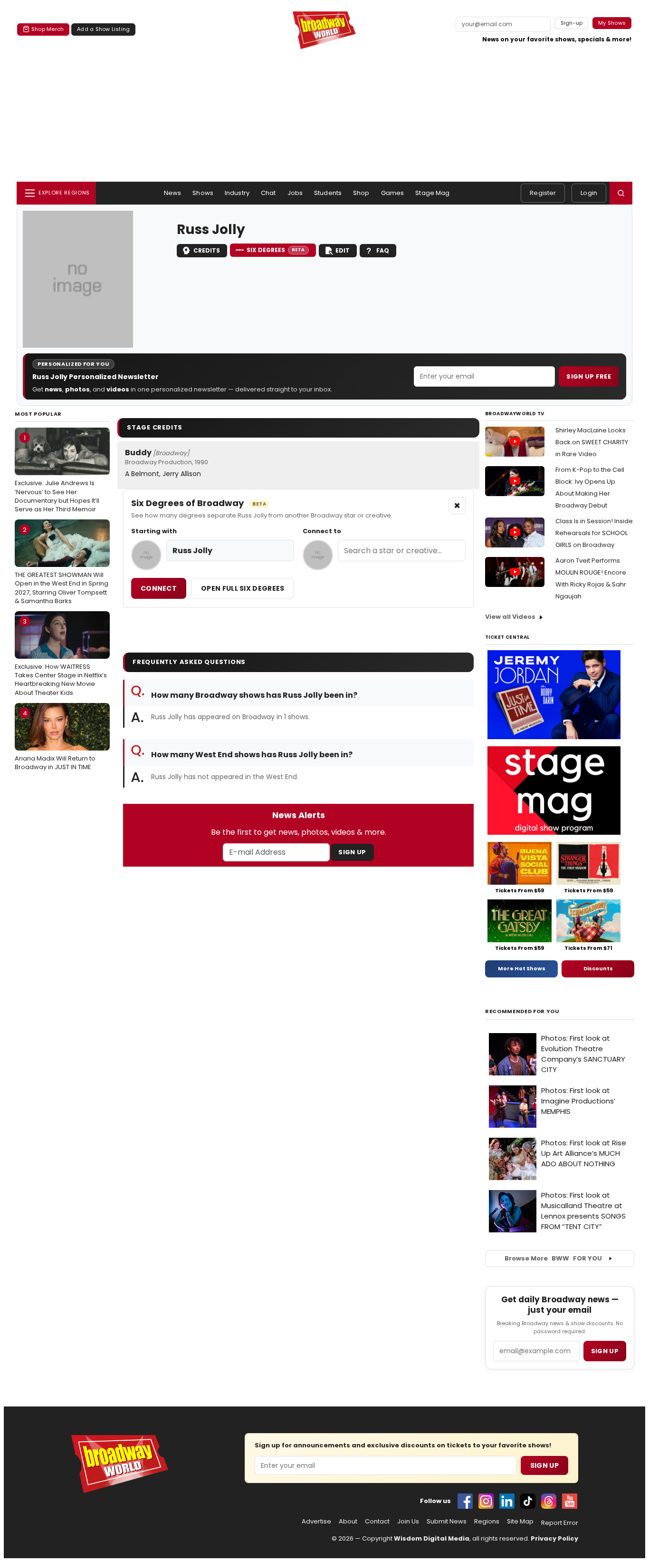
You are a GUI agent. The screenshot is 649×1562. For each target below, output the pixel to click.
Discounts (598, 968)
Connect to (322, 531)
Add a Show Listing (103, 29)
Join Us (408, 1521)
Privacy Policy (554, 1538)
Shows (202, 192)
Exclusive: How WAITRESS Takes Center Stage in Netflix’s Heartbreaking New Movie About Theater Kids (61, 657)
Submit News (447, 1521)
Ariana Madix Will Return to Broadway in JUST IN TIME (55, 740)
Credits (206, 250)
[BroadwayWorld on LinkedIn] (506, 1501)
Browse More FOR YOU (553, 1258)
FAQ (382, 250)
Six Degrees (276, 250)
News (172, 192)
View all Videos (510, 616)
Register (543, 192)
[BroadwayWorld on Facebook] (465, 1501)
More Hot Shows (521, 968)
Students (328, 192)
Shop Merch (47, 29)
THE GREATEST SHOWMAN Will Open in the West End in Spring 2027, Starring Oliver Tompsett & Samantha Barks (61, 565)
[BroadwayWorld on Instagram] (486, 1501)
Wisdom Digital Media (431, 1538)
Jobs (295, 192)
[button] (621, 193)
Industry (237, 192)
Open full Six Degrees (242, 588)
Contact (377, 1521)
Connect (159, 588)
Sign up (605, 1351)
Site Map (520, 1521)
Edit (342, 250)
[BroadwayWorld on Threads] (548, 1501)
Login (589, 192)
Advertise (316, 1521)
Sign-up (572, 23)
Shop (361, 192)
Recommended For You (522, 1011)
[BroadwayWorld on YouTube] (569, 1501)
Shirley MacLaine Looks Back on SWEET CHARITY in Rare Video (591, 442)
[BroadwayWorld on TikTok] (527, 1501)
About (348, 1521)
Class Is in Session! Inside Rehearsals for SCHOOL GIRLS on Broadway (594, 533)
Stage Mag (432, 192)
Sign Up (352, 852)
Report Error (559, 1523)
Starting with (154, 531)
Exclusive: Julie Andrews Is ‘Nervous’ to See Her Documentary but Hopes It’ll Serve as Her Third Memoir (57, 473)
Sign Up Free (588, 376)
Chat (268, 192)
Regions (486, 1521)
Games (392, 192)
